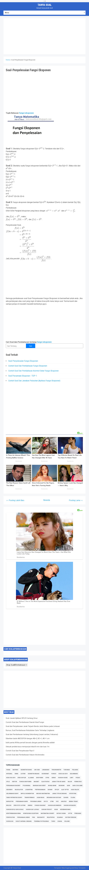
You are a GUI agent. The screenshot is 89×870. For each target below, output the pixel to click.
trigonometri (56, 770)
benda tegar (73, 801)
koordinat (45, 773)
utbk (52, 801)
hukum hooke (62, 777)
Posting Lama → (76, 500)
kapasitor (9, 801)
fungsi (53, 773)
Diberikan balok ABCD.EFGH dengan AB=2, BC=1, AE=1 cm (27, 738)
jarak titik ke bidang (59, 793)
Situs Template (80, 868)
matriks (15, 770)
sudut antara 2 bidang (24, 821)
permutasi (78, 781)
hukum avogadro (70, 805)
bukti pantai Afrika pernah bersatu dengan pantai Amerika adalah (30, 743)
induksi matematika (43, 793)
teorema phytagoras (41, 821)
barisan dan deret (39, 785)
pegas (78, 777)
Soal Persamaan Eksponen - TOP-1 (22, 376)
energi (30, 805)
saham (50, 789)
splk (8, 781)
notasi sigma (61, 813)
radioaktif (40, 817)
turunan (67, 770)
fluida (73, 797)
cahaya (65, 797)
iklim (56, 809)
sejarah (60, 817)
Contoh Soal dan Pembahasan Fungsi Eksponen (27, 366)
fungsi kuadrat (40, 805)
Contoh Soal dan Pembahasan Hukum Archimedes (25, 755)
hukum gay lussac (32, 809)
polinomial (26, 785)
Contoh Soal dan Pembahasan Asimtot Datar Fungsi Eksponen (33, 371)
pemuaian (77, 813)
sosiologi (9, 821)
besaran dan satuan (54, 797)
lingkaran (45, 770)
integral (9, 773)
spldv (57, 789)
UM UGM (37, 770)
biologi (8, 805)
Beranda (46, 500)
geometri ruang (26, 770)
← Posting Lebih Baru (15, 500)
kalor (70, 781)
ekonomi (61, 785)
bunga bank (52, 785)
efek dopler (22, 777)
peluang (75, 770)
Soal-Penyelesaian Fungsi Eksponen (23, 361)
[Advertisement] (44, 36)
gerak (54, 777)
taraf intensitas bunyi (14, 797)
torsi (53, 821)
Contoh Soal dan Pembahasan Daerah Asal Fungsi (25, 722)
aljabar (31, 777)
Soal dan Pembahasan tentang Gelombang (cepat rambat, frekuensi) (32, 734)
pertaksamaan (40, 789)
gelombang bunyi (12, 793)
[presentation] (53, 211)
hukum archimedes (54, 805)
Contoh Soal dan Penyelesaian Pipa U (20, 751)
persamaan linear (23, 817)
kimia (16, 773)
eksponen (39, 777)
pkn (33, 817)
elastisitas (45, 781)
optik (70, 813)
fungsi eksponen (26, 113)
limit (71, 777)
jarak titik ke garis (58, 781)
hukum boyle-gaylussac (15, 809)
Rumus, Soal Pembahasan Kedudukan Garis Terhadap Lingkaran (30, 730)
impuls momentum (27, 793)
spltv (46, 801)
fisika (8, 770)
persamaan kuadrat (13, 785)
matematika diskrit (47, 813)
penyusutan (10, 817)
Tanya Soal (45, 5)
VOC (57, 801)
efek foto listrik (19, 805)
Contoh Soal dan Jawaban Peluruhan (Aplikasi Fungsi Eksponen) (34, 381)
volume (67, 821)
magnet (36, 781)
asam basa (40, 797)
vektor (14, 781)
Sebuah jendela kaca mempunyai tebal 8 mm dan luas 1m (27, 747)
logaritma (29, 789)
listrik (23, 773)
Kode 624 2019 (63, 773)
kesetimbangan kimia (13, 813)
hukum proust (46, 809)
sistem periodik (70, 817)
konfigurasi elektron (30, 813)
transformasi (29, 797)
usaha (59, 821)
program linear (35, 801)
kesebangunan (65, 809)
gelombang (74, 773)
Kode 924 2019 (10, 777)
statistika (72, 793)
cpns (47, 777)
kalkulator (19, 789)
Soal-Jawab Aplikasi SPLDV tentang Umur (22, 718)
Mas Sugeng (66, 868)
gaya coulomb (77, 785)
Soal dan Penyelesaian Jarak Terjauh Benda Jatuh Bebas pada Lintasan (33, 726)
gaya (68, 785)
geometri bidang (33, 773)
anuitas (64, 801)
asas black (75, 789)
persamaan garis (22, 801)
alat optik (65, 789)
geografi (9, 789)
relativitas (51, 817)
